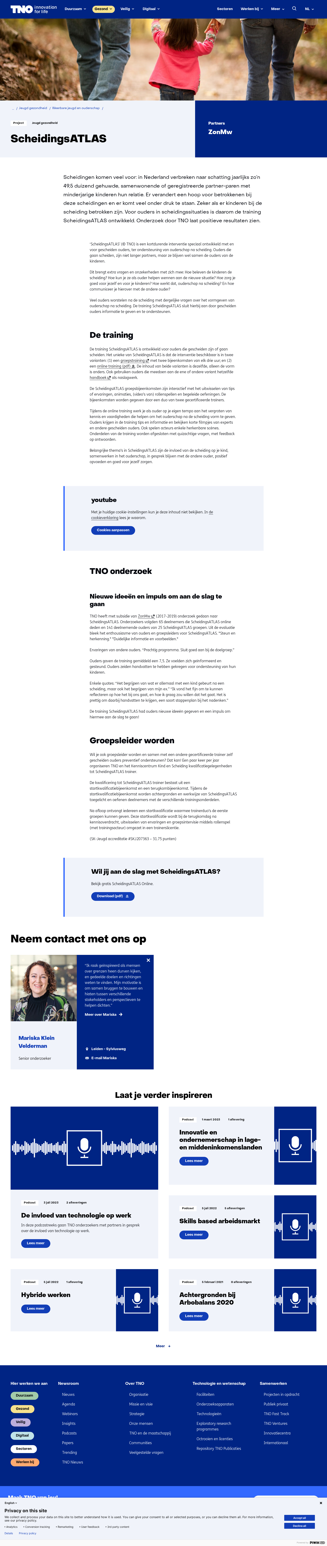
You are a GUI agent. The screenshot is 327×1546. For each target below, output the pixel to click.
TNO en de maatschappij (150, 1433)
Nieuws (68, 1394)
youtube (104, 500)
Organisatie (138, 1394)
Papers (67, 1443)
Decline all (299, 1525)
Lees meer (37, 1245)
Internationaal (276, 1443)
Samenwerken (273, 1384)
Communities (140, 1443)
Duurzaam (73, 9)
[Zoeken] (294, 9)
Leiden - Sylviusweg (108, 1049)
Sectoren (225, 9)
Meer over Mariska (100, 1015)
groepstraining (134, 360)
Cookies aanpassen (113, 530)
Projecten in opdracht (282, 1394)
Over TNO (134, 1384)
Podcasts (69, 1433)
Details (9, 1533)
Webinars (70, 1414)
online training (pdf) (115, 366)
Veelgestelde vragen (146, 1452)
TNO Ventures (275, 1423)
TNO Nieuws (72, 1462)
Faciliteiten (205, 1394)
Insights (69, 1423)
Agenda (68, 1404)
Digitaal (149, 9)
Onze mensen (141, 1423)
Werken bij (250, 9)
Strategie (136, 1414)
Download (116, 898)
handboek (99, 378)
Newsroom (68, 1384)
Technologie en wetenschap (219, 1384)
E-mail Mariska (104, 1058)
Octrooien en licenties (215, 1439)
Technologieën (209, 1414)
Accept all (299, 1517)
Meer (275, 9)
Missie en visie (141, 1404)
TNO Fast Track (276, 1414)
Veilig (125, 9)
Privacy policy (27, 1533)
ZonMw (145, 616)
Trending (69, 1452)
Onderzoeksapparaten (215, 1404)
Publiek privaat (276, 1404)
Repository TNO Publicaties (219, 1448)
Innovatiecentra (277, 1433)
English (10, 1502)
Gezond (101, 9)
